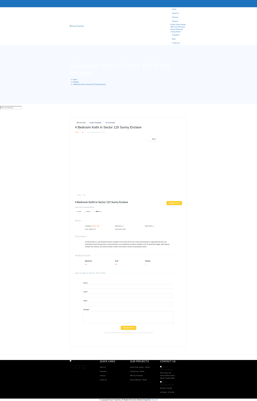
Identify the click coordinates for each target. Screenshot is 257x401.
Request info (174, 203)
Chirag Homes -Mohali (137, 371)
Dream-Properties (95, 122)
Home (174, 9)
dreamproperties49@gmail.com (82, 3)
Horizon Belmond (176, 29)
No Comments (110, 122)
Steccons (154, 400)
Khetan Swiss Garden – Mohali (140, 367)
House (77, 132)
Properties (175, 35)
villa (83, 132)
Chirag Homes (175, 32)
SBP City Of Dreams (177, 27)
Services (175, 17)
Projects (175, 21)
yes (86, 264)
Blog (173, 39)
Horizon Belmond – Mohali (138, 380)
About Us (175, 13)
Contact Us (176, 43)
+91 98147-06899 (102, 3)
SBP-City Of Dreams (136, 375)
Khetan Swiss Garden (178, 24)
